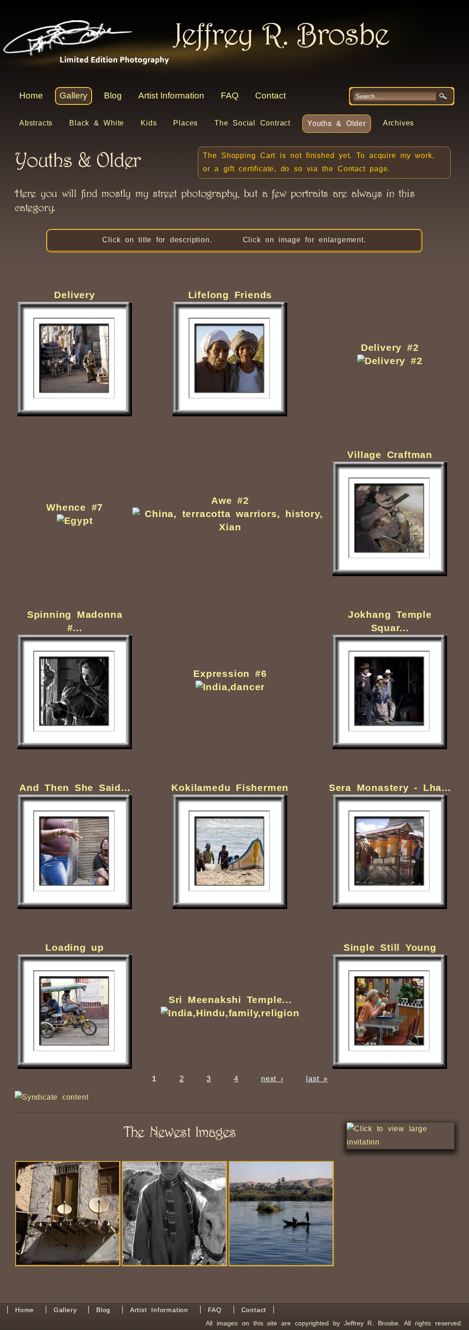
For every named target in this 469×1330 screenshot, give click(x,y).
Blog (113, 95)
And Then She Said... (74, 787)
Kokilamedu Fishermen (230, 787)
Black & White (96, 123)
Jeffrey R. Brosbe (80, 32)
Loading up (74, 947)
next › (272, 1079)
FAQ (230, 95)
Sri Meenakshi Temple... (230, 999)
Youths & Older (336, 123)
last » (317, 1079)
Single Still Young (390, 947)
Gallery (73, 95)
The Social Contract (252, 123)
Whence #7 (74, 507)
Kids (149, 123)
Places (185, 123)
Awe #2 (230, 500)
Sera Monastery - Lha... (390, 787)
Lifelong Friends (230, 294)
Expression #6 (230, 673)
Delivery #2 (390, 347)
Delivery (74, 294)
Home (31, 95)
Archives (398, 123)
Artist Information (171, 95)
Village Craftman (389, 454)
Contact (270, 95)
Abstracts (36, 123)
